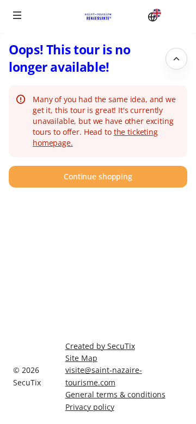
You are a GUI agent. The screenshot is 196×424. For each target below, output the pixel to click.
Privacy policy (89, 407)
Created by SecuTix (100, 346)
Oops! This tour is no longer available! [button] (69, 58)
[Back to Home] (98, 16)
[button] (17, 15)
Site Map (81, 358)
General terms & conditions (115, 394)
